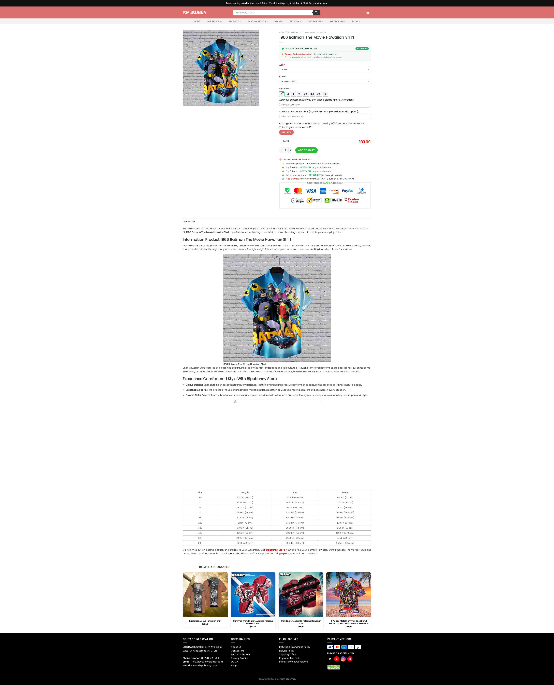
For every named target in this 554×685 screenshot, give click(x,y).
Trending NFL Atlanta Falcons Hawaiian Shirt (301, 622)
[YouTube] (336, 658)
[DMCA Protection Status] (333, 667)
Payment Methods (289, 658)
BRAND (278, 21)
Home (282, 32)
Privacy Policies (239, 658)
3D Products (295, 32)
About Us (236, 647)
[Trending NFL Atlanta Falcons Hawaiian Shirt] (301, 594)
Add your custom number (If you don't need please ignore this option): (319, 111)
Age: (282, 65)
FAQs (234, 665)
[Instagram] (343, 658)
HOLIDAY (294, 21)
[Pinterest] (349, 658)
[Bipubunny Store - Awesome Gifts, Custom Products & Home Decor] (195, 12)
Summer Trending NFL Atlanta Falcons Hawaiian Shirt (253, 622)
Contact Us (237, 650)
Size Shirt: (285, 88)
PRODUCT (234, 21)
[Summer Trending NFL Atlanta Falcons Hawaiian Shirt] (253, 594)
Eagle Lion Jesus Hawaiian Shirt (205, 621)
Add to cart (306, 150)
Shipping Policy (287, 654)
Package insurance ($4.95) (297, 127)
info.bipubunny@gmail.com (207, 661)
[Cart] (368, 12)
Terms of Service (240, 654)
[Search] (316, 12)
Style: (282, 76)
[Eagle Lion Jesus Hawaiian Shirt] (205, 594)
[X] (330, 658)
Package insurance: (290, 123)
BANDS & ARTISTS (257, 21)
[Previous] (183, 602)
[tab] (189, 221)
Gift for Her (314, 21)
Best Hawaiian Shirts (315, 32)
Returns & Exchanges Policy (294, 647)
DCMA (234, 661)
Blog (355, 21)
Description (189, 221)
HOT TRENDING (214, 21)
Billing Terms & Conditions (293, 661)
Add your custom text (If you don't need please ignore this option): (316, 99)
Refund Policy (286, 650)
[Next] (371, 602)
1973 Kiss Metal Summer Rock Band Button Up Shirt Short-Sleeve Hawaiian (348, 622)
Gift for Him (337, 21)
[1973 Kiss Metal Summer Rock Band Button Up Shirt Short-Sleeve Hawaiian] (348, 594)
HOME (197, 21)
